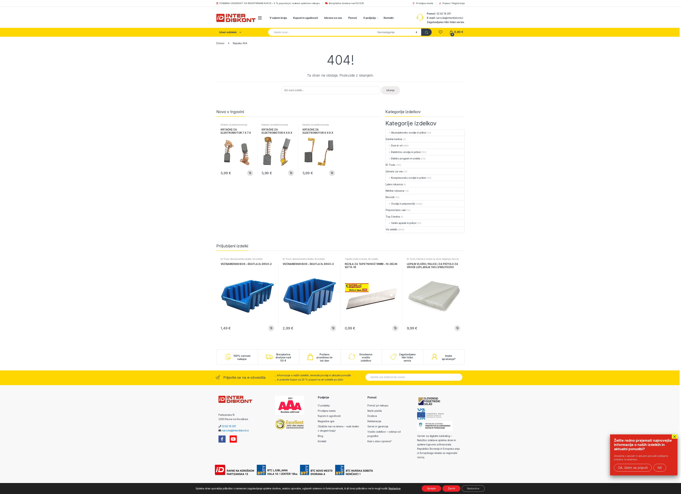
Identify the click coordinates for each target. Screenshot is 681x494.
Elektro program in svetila (405, 158)
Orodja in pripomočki (403, 203)
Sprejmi (431, 488)
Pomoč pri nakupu (377, 405)
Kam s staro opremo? (379, 441)
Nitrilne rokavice (395, 190)
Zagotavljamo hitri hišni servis (407, 357)
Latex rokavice (394, 184)
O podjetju (369, 17)
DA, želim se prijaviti (633, 468)
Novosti (390, 197)
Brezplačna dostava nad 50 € (283, 357)
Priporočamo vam (396, 210)
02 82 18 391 (443, 13)
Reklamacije (374, 421)
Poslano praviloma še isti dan (324, 357)
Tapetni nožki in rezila (356, 259)
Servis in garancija (377, 426)
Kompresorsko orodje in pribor (408, 177)
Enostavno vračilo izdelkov (365, 357)
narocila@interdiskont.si (449, 17)
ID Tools (390, 164)
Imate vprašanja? (449, 357)
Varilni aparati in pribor (403, 222)
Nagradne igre (326, 421)
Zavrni (451, 488)
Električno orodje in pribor (406, 152)
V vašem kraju (278, 17)
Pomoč (352, 17)
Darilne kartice (394, 139)
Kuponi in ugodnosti (305, 17)
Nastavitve (395, 488)
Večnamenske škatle (240, 259)
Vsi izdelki (391, 229)
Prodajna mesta (424, 3)
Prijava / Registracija (453, 3)
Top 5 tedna (393, 216)
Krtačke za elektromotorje (234, 124)
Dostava (372, 415)
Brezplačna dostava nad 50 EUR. (346, 3)
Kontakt (388, 17)
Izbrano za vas (333, 17)
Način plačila (374, 410)
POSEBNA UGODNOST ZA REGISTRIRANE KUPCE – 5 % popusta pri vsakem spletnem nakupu (269, 3)
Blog (320, 435)
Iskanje (390, 90)
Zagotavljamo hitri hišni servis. (446, 22)
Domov (220, 43)
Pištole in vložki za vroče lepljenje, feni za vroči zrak (433, 260)
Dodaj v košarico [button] (250, 173)
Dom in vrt (396, 145)
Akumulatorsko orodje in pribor (409, 132)
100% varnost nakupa (241, 357)
